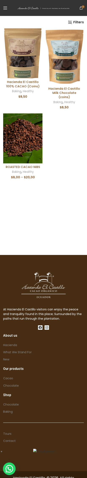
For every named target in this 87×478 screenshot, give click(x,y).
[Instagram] (47, 327)
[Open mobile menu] (5, 8)
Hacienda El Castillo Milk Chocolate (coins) (64, 93)
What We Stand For (17, 352)
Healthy (28, 91)
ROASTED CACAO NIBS (23, 167)
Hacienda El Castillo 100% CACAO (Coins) (22, 84)
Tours (7, 434)
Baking (16, 91)
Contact (9, 441)
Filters (78, 22)
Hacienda (10, 345)
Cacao (8, 378)
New (6, 359)
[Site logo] (43, 7)
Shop (7, 395)
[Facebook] (40, 327)
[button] (9, 468)
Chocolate (11, 385)
